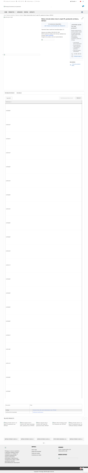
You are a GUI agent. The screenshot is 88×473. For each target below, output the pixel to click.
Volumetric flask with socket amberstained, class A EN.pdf (44, 410)
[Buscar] (50, 6)
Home (5, 12)
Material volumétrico (11, 15)
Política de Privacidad (36, 451)
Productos (11, 12)
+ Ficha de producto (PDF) (76, 65)
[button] (43, 443)
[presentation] (86, 418)
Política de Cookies (36, 453)
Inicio (5, 15)
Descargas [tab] (19, 93)
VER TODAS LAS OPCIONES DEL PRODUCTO (54, 25)
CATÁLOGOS (20, 12)
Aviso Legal (34, 449)
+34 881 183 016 (20, 1)
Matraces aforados (19, 15)
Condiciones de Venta (36, 455)
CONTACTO (32, 12)
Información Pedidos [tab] (9, 93)
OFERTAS (26, 12)
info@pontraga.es (30, 1)
